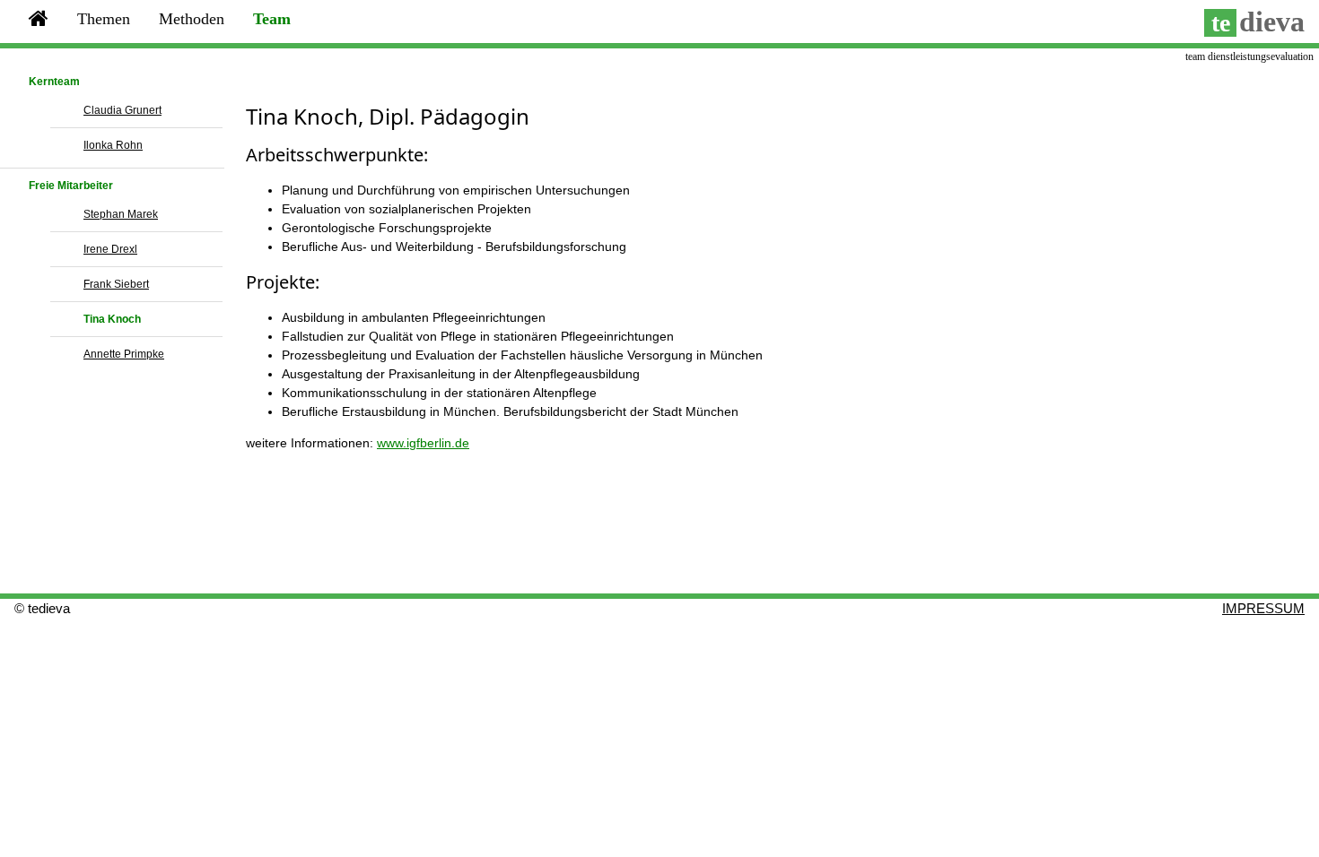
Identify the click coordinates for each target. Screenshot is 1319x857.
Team (272, 19)
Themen (103, 19)
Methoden (191, 19)
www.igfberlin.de (423, 443)
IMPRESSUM (1263, 608)
